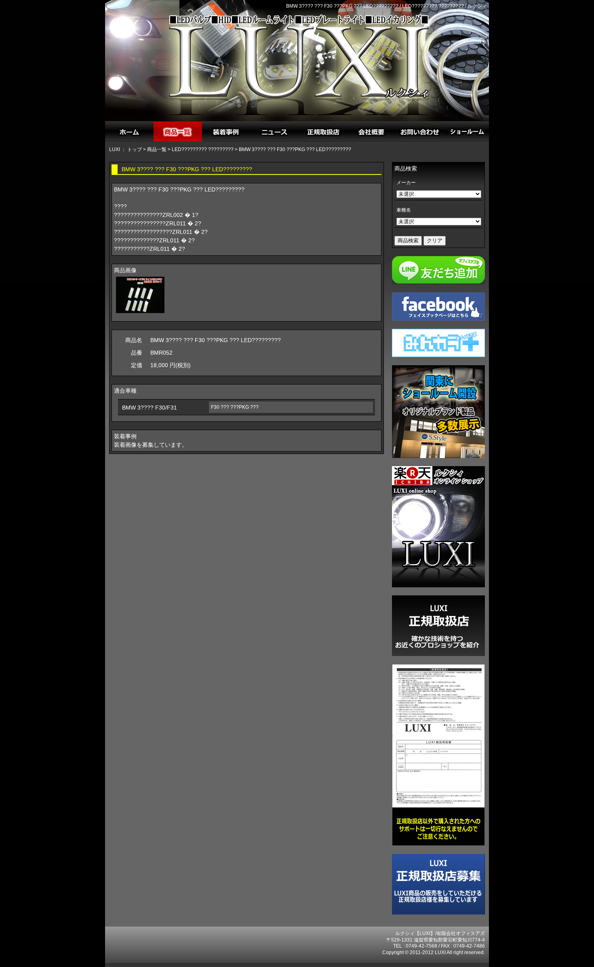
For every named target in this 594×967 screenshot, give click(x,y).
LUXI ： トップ (125, 149)
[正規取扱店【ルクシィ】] (323, 131)
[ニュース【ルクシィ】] (275, 131)
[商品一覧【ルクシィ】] (178, 131)
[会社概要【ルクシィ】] (372, 131)
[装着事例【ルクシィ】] (226, 131)
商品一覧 (156, 149)
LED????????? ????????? (203, 149)
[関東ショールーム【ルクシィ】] (468, 131)
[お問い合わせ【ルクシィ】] (420, 131)
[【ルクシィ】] (129, 131)
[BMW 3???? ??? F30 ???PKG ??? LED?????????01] (140, 313)
